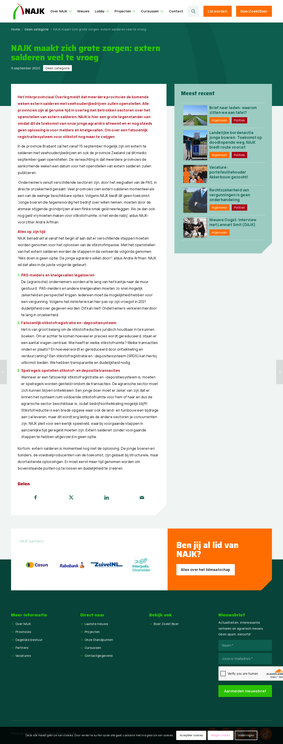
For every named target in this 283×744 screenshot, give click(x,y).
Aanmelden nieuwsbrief (245, 691)
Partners (22, 648)
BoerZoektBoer (254, 11)
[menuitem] (61, 11)
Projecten (92, 632)
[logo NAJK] (28, 11)
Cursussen (93, 648)
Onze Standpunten (99, 640)
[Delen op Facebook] (35, 497)
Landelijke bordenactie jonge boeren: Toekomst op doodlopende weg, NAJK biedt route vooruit (235, 140)
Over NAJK (23, 624)
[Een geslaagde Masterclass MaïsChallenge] (3, 372)
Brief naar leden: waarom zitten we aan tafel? (233, 110)
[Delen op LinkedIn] (106, 497)
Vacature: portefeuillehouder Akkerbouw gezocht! (228, 172)
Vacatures (23, 655)
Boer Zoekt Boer (166, 624)
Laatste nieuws (96, 624)
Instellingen (246, 735)
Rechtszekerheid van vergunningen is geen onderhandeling (229, 194)
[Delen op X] (71, 497)
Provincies (23, 632)
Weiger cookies (220, 735)
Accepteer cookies (191, 735)
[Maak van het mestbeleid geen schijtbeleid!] (279, 372)
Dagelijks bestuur (28, 640)
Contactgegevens (99, 655)
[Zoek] (193, 11)
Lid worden (217, 11)
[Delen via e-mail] (142, 497)
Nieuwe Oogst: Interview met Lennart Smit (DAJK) (232, 222)
